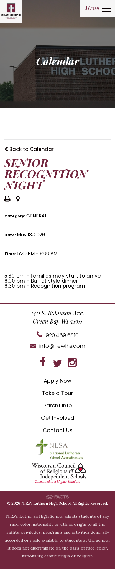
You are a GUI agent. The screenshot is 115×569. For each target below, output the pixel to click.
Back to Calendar (31, 149)
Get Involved (57, 418)
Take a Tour (57, 393)
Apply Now (57, 380)
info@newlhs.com (61, 346)
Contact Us (58, 430)
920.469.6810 (61, 335)
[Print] (7, 199)
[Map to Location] (18, 199)
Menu (92, 8)
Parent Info (57, 405)
